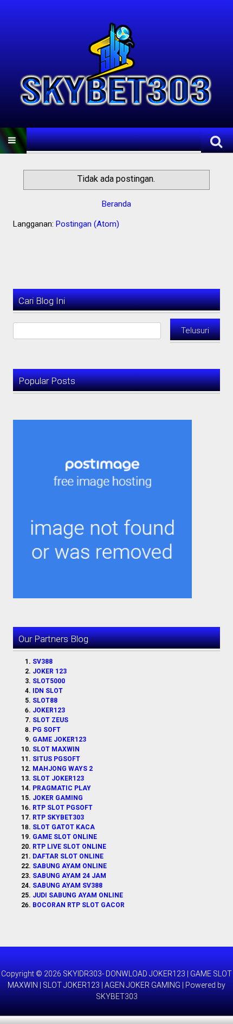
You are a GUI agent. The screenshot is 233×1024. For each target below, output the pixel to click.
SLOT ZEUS (50, 720)
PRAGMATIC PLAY (62, 788)
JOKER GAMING (58, 798)
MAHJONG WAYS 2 (63, 768)
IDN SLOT (48, 691)
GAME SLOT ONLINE (65, 837)
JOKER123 (49, 710)
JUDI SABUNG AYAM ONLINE (78, 895)
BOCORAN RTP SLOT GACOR (79, 905)
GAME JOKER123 (59, 739)
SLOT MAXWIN (56, 749)
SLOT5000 (49, 681)
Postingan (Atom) (87, 224)
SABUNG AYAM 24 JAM (69, 876)
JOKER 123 (50, 671)
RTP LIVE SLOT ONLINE (69, 846)
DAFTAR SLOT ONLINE (68, 856)
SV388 (43, 661)
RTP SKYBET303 (58, 817)
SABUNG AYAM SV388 (67, 885)
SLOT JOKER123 (58, 778)
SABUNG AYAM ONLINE (70, 866)
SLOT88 (45, 700)
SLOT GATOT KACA (64, 827)
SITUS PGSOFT (56, 759)
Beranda (116, 204)
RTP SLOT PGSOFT (63, 807)
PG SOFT (47, 730)
